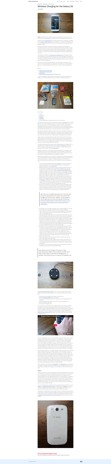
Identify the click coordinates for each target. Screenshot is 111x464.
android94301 (55, 364)
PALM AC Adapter (47, 297)
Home (58, 1)
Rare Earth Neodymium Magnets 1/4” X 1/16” (48, 74)
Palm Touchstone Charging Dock (45, 71)
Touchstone (55, 148)
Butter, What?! (72, 1)
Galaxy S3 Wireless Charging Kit (44, 312)
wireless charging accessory (46, 41)
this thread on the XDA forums (56, 55)
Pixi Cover (63, 145)
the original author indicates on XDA (46, 291)
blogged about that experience (49, 386)
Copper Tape (41, 73)
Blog (61, 1)
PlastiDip (39, 386)
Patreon (77, 1)
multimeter (41, 117)
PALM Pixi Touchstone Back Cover (45, 70)
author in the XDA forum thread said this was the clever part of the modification (55, 202)
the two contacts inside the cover (63, 169)
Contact (80, 1)
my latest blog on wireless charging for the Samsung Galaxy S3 (50, 394)
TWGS (68, 1)
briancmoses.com (33, 1)
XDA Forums (63, 364)
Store (64, 1)
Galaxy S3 (52, 4)
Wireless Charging (45, 4)
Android (49, 4)
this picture (42, 179)
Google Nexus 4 (48, 40)
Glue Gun (41, 116)
